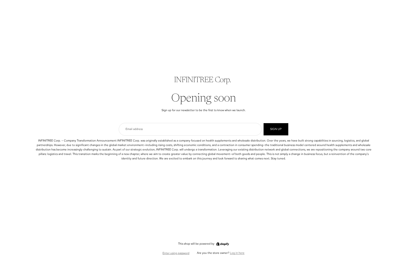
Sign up (276, 129)
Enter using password (176, 253)
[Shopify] (222, 244)
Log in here (237, 253)
